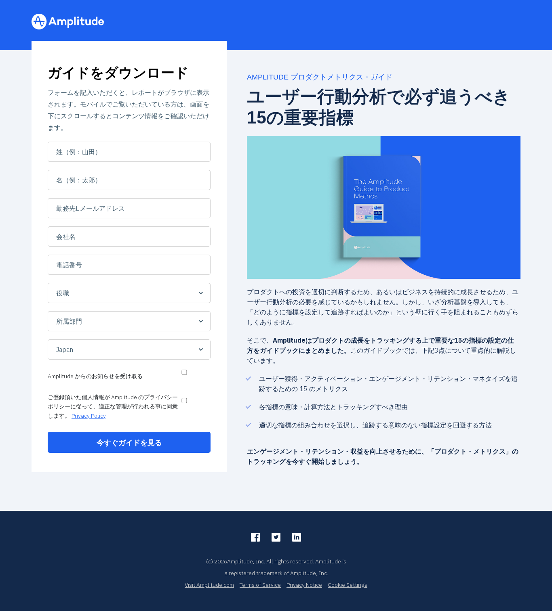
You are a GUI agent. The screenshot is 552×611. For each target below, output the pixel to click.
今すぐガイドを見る (129, 442)
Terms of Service (260, 584)
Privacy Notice (304, 584)
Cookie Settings (347, 584)
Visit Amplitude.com (209, 584)
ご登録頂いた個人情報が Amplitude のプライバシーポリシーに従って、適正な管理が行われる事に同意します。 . (113, 406)
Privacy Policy (88, 415)
